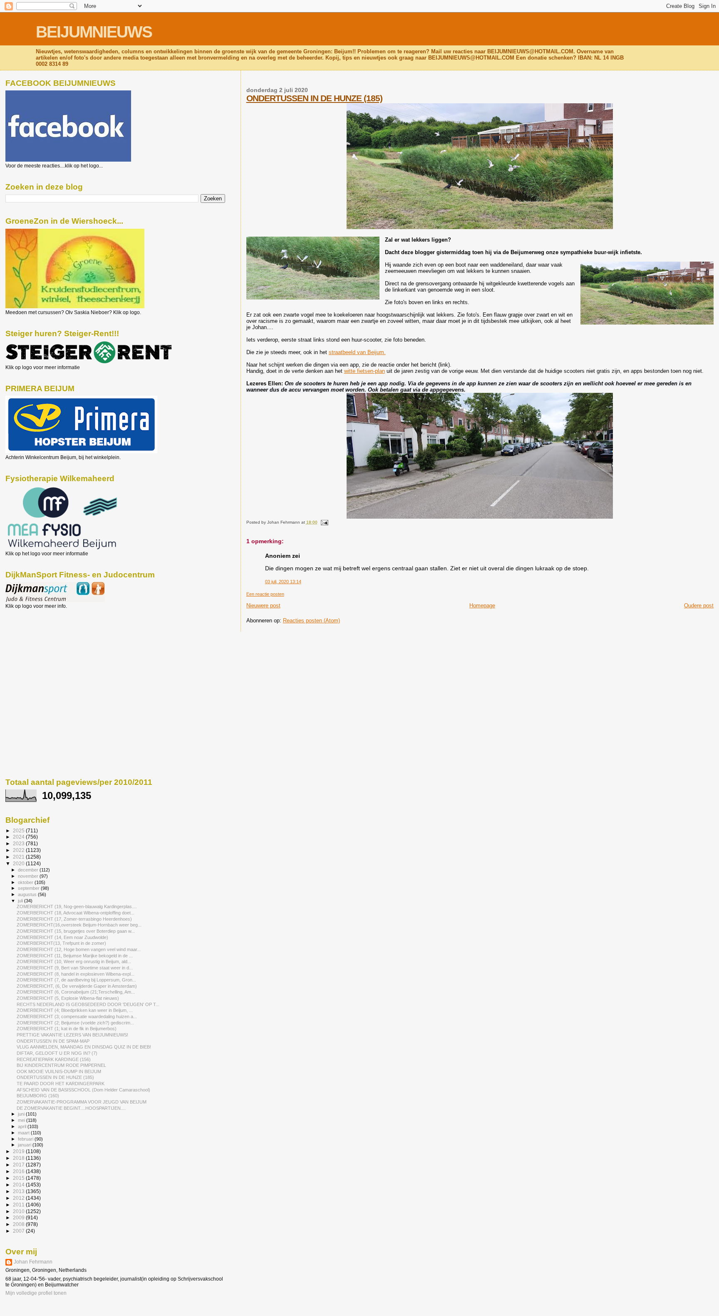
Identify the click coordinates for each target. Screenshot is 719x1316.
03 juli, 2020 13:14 (283, 581)
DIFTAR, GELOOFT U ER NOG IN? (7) (57, 1053)
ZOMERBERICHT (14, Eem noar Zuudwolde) (62, 937)
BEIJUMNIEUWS (94, 32)
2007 (19, 1231)
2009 (19, 1217)
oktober (26, 882)
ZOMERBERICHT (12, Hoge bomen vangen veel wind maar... (79, 949)
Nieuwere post (263, 605)
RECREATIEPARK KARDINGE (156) (54, 1059)
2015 (19, 1178)
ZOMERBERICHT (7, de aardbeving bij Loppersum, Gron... (76, 979)
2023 (19, 843)
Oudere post (699, 605)
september (29, 888)
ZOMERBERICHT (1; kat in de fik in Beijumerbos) (67, 1028)
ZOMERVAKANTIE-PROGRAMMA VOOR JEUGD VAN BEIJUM (81, 1101)
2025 (19, 830)
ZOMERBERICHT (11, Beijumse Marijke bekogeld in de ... (75, 955)
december (29, 869)
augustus (28, 894)
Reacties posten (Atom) (311, 620)
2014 (19, 1184)
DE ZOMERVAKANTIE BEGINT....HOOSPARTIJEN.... (71, 1108)
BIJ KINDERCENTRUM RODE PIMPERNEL (61, 1065)
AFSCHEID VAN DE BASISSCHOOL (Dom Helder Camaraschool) (83, 1089)
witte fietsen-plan (364, 371)
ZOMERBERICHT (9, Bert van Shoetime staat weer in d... (75, 967)
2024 (19, 836)
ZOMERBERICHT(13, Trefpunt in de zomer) (61, 943)
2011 (19, 1204)
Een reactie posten (265, 594)
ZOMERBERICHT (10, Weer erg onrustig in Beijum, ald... (74, 961)
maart (24, 1132)
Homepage (482, 605)
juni (22, 1113)
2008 (19, 1224)
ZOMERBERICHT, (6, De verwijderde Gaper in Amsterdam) (77, 986)
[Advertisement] (42, 654)
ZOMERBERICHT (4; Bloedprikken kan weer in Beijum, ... (75, 1010)
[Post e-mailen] (323, 522)
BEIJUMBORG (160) (38, 1095)
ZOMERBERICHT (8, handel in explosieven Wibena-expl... (75, 973)
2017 (19, 1164)
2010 (19, 1211)
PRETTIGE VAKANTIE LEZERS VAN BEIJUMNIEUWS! (72, 1034)
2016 (19, 1171)
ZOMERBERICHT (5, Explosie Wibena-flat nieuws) (68, 998)
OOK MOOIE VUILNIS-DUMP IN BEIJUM (59, 1071)
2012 (19, 1198)
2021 (19, 856)
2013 (19, 1191)
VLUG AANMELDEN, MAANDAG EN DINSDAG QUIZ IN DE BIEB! (84, 1046)
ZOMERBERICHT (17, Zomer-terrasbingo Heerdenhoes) (74, 918)
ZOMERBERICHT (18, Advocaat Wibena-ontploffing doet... (75, 912)
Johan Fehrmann (33, 1262)
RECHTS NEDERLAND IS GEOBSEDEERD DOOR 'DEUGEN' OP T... (88, 1004)
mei (22, 1120)
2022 (19, 850)
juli (21, 900)
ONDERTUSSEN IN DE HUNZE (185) (314, 98)
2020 (19, 863)
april (22, 1126)
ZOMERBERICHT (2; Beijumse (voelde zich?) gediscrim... (75, 1022)
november (29, 876)
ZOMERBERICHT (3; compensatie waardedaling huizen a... (77, 1016)
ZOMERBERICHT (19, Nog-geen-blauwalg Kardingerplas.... (77, 906)
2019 (19, 1151)
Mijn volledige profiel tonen (36, 1293)
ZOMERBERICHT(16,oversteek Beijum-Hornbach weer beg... (79, 924)
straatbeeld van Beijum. (357, 352)
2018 (19, 1158)
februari (26, 1138)
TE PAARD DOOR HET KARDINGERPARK (60, 1083)
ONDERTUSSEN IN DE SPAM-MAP (53, 1041)
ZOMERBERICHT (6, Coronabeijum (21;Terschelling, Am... (76, 991)
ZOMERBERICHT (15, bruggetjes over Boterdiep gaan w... (76, 931)
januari (25, 1144)
